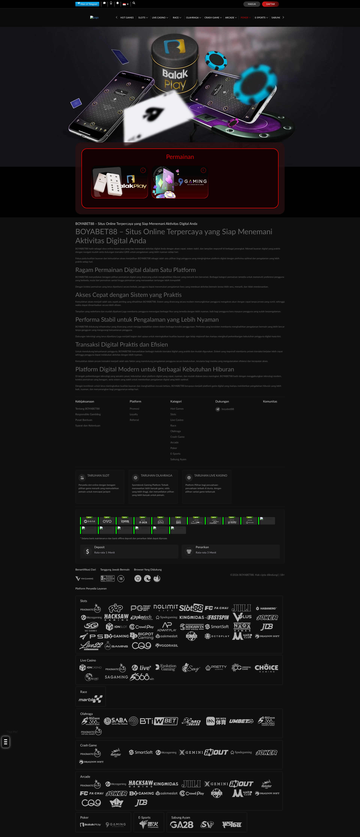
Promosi (134, 409)
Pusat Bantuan (83, 420)
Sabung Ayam (178, 459)
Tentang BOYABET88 (87, 409)
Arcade (230, 18)
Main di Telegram (88, 4)
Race (176, 18)
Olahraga (192, 18)
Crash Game (212, 18)
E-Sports (260, 18)
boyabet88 (228, 409)
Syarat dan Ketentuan (87, 425)
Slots (142, 18)
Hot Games (127, 18)
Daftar (270, 4)
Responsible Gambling (88, 414)
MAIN (119, 182)
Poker (245, 18)
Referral (134, 420)
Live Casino (159, 18)
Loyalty (134, 414)
